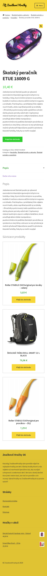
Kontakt (6, 506)
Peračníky (14, 18)
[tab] (23, 168)
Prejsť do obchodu (12, 139)
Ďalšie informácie (9, 176)
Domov (7, 15)
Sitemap (6, 512)
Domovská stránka (10, 501)
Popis (6, 167)
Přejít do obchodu (23, 299)
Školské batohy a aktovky (20, 15)
